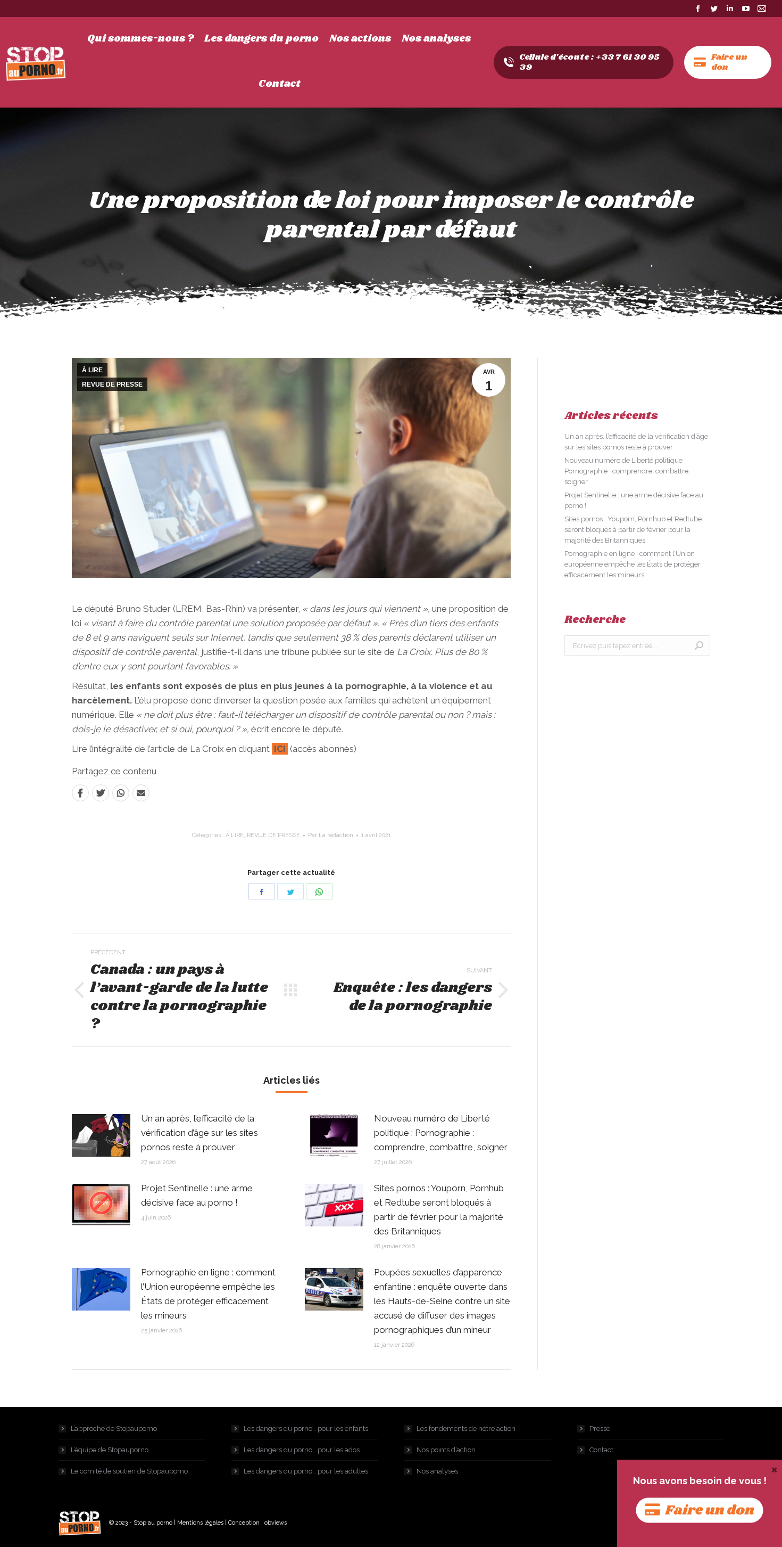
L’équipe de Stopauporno (109, 1450)
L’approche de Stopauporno (114, 1429)
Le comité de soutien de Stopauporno (129, 1471)
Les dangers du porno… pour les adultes (306, 1471)
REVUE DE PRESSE (112, 384)
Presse (599, 1429)
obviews (275, 1522)
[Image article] (101, 1135)
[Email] (140, 792)
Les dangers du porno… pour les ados (302, 1450)
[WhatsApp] (120, 792)
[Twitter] (100, 792)
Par (330, 835)
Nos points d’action (446, 1450)
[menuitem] (140, 38)
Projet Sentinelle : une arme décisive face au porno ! (197, 1195)
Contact (601, 1450)
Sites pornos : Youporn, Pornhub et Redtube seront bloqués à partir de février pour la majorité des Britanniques (439, 1210)
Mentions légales (200, 1522)
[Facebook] (80, 792)
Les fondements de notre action (466, 1429)
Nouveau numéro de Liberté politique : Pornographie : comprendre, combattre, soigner (441, 1132)
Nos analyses (437, 1471)
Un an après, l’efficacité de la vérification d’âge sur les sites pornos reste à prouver (199, 1132)
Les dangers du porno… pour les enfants (306, 1429)
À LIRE (92, 370)
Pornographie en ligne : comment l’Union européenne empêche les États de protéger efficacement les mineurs (208, 1294)
